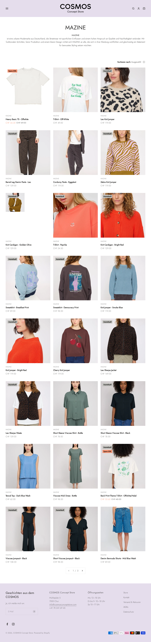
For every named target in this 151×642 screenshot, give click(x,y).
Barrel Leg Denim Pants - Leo (18, 182)
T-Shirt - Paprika (60, 244)
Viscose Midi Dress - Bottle (65, 495)
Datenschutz (128, 611)
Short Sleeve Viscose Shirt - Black (115, 433)
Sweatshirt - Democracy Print (65, 307)
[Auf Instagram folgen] (13, 624)
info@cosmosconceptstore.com (62, 604)
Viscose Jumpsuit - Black (16, 558)
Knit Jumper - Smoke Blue (112, 307)
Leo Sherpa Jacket (108, 370)
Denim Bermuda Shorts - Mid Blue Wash (118, 558)
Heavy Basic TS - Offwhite (17, 119)
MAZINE (8, 116)
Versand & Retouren (132, 602)
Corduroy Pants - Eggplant (64, 182)
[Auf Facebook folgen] (7, 624)
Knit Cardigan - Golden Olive (18, 244)
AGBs (125, 607)
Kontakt (126, 597)
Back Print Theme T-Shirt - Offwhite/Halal (118, 495)
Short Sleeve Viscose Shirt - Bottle (68, 433)
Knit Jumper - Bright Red (16, 370)
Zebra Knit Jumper (108, 182)
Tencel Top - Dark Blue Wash (18, 495)
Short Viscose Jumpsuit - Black (66, 558)
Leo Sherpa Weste (14, 433)
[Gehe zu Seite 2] (82, 571)
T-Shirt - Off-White (61, 119)
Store (125, 592)
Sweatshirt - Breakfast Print (17, 307)
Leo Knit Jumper (107, 119)
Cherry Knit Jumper (61, 370)
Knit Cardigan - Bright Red (112, 244)
